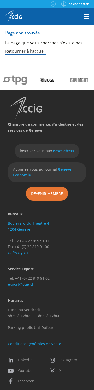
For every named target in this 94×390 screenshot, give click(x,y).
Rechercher (53, 4)
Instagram (68, 359)
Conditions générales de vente (34, 343)
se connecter (79, 4)
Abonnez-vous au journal (42, 172)
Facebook (26, 381)
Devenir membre (47, 193)
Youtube (25, 370)
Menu (86, 16)
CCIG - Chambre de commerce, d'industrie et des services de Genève (13, 16)
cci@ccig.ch (18, 252)
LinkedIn (25, 359)
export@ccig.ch (21, 284)
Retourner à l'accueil (25, 51)
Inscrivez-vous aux (47, 150)
